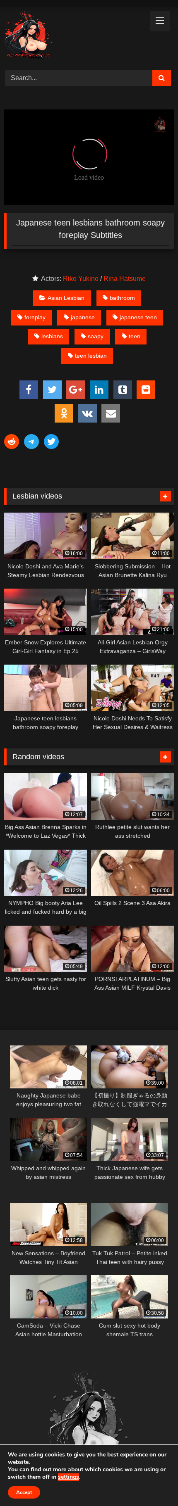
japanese (83, 317)
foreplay (35, 317)
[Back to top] (152, 1481)
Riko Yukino (81, 278)
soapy (95, 336)
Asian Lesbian (66, 298)
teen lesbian (91, 355)
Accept (24, 1492)
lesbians (52, 336)
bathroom (122, 298)
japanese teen (138, 317)
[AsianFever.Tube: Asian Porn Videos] (73, 37)
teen (134, 336)
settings (68, 1477)
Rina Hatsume (124, 278)
